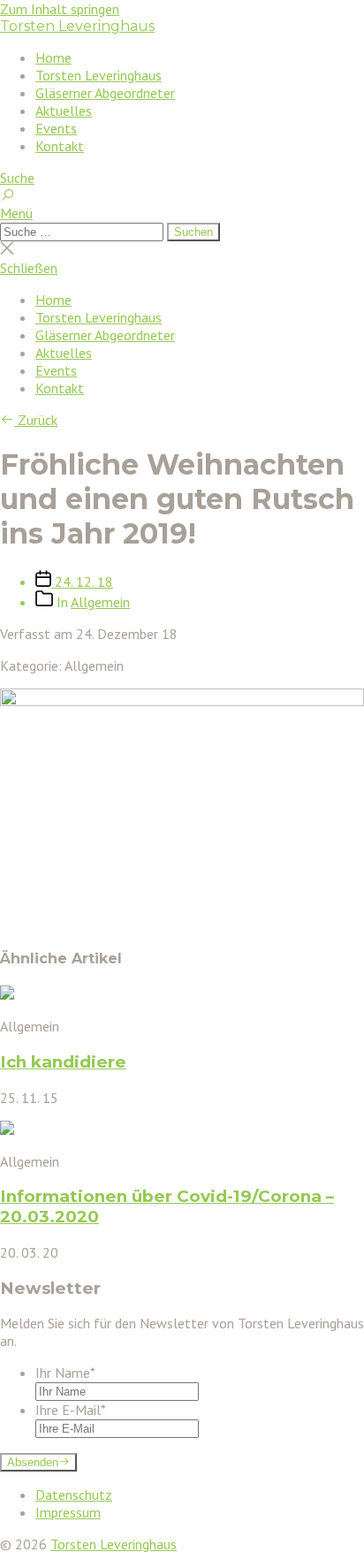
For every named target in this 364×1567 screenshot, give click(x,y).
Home (53, 57)
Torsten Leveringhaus (77, 26)
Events (56, 128)
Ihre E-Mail (70, 1410)
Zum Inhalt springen (59, 9)
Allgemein (100, 602)
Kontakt (59, 146)
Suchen (193, 232)
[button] (182, 213)
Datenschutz (73, 1494)
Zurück (35, 420)
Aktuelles (63, 110)
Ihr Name (65, 1372)
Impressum (68, 1512)
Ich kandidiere (63, 1062)
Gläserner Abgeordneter (105, 93)
